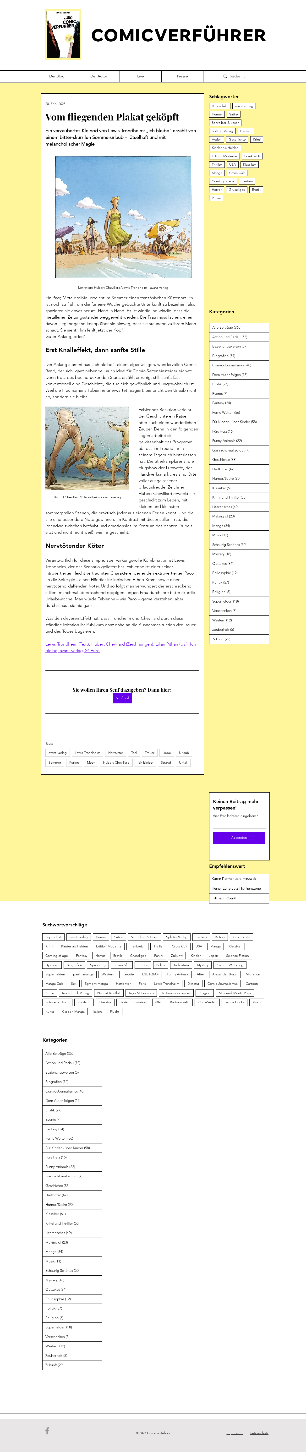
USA (232, 164)
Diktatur (193, 983)
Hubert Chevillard (116, 762)
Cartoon (252, 983)
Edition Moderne (224, 156)
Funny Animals (178, 974)
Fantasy (247, 181)
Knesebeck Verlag (75, 993)
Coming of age (223, 181)
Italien (97, 1011)
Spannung (98, 965)
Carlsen (245, 131)
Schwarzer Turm (57, 1002)
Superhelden (55, 974)
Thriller (217, 164)
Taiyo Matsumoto (141, 993)
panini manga (83, 974)
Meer (91, 762)
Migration (253, 974)
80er (158, 1002)
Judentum (181, 965)
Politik (160, 965)
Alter (200, 974)
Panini (216, 198)
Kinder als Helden (225, 148)
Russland (84, 1002)
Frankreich (252, 156)
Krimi (257, 139)
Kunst (49, 1011)
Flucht (114, 1011)
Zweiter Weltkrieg (230, 965)
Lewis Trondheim (87, 752)
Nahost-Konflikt (108, 993)
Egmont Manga (96, 983)
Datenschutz (259, 1433)
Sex (73, 983)
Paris (142, 983)
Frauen (143, 965)
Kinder (196, 955)
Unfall (183, 762)
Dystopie (52, 965)
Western (108, 974)
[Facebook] (47, 1431)
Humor (217, 114)
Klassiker (249, 164)
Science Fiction (237, 955)
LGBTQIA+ (150, 974)
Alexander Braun (225, 974)
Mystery (202, 965)
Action (217, 139)
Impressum (235, 1433)
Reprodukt (220, 106)
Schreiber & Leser (225, 122)
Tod (134, 752)
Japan (213, 955)
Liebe (167, 752)
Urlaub (184, 752)
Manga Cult (54, 983)
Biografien (74, 965)
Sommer (55, 762)
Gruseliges (237, 189)
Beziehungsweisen (133, 1002)
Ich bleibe (145, 762)
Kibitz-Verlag (207, 1002)
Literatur (105, 1002)
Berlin (49, 993)
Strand (166, 762)
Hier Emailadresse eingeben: (234, 815)
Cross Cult (237, 173)
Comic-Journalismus (223, 983)
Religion (205, 993)
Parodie (128, 974)
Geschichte (237, 139)
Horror (217, 189)
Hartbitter (115, 752)
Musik (256, 1002)
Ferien (74, 762)
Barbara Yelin (180, 1002)
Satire (233, 114)
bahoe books (234, 1002)
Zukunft (177, 955)
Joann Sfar (122, 965)
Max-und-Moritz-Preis (235, 993)
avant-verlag (58, 752)
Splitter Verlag (222, 131)
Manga (217, 173)
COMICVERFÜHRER (179, 35)
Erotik (256, 189)
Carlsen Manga (73, 1011)
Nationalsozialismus (176, 993)
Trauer (149, 752)
